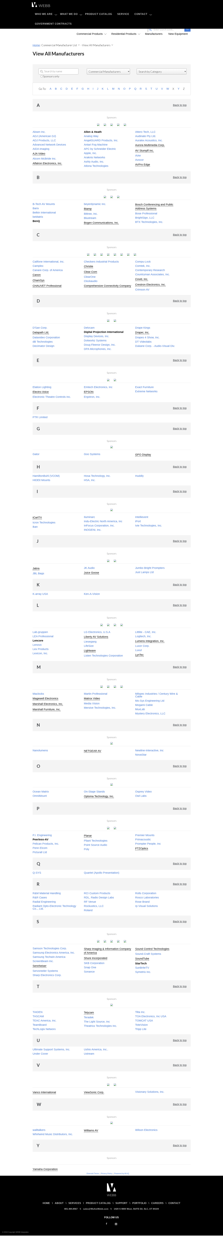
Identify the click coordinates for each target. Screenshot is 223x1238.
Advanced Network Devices (49, 144)
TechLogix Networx (44, 1029)
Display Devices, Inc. (96, 336)
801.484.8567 (71, 1209)
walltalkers (39, 1129)
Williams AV (91, 1130)
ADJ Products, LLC (44, 140)
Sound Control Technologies (152, 948)
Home (36, 45)
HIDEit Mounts (41, 480)
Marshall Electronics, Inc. (48, 703)
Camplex (38, 265)
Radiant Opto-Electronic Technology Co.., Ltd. (54, 907)
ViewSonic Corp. (94, 1092)
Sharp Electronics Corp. (47, 975)
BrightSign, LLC (144, 217)
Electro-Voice (41, 391)
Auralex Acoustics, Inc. (149, 140)
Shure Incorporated (95, 958)
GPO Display (143, 454)
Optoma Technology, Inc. (99, 796)
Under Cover (40, 1053)
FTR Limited (40, 417)
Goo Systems (92, 454)
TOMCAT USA (144, 1020)
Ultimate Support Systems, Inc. (51, 1049)
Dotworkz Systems (95, 340)
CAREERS (157, 1203)
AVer (138, 155)
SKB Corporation (94, 963)
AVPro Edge (142, 164)
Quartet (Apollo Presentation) (101, 872)
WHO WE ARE (44, 14)
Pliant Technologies (95, 840)
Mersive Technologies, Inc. (100, 707)
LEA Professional (43, 636)
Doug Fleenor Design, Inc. (100, 344)
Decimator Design (43, 345)
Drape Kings (142, 327)
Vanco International (44, 1092)
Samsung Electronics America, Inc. (54, 952)
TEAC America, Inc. (44, 1020)
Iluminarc (89, 517)
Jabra (36, 568)
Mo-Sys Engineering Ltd (149, 700)
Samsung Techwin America (49, 956)
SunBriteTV (142, 967)
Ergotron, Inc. (92, 396)
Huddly (139, 475)
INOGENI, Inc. (92, 529)
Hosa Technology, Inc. (97, 475)
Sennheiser (39, 965)
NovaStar (141, 754)
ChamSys (38, 280)
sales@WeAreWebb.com (95, 1209)
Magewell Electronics (45, 698)
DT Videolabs (143, 341)
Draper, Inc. (142, 332)
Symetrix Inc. (143, 971)
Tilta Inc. (140, 1012)
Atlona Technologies (96, 165)
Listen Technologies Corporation (103, 655)
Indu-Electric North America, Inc (103, 521)
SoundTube (142, 958)
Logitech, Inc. (143, 636)
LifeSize (89, 645)
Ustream (89, 1053)
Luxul (138, 650)
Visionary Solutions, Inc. (149, 1091)
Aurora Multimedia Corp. (150, 145)
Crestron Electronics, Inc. (150, 284)
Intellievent (141, 517)
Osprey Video (143, 791)
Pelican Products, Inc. (46, 843)
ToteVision (141, 1024)
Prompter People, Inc (148, 843)
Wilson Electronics (146, 1129)
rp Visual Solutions (146, 906)
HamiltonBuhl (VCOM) (46, 475)
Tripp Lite (140, 1029)
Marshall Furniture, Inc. (47, 709)
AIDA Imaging (41, 148)
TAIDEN (37, 1012)
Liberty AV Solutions (96, 636)
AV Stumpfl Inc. (144, 150)
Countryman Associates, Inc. (152, 274)
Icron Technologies (44, 522)
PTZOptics (141, 848)
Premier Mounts (144, 835)
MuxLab (140, 709)
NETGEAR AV (92, 750)
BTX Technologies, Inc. (149, 222)
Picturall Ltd (40, 852)
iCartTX (37, 517)
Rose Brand (142, 901)
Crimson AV (142, 289)
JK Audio (89, 567)
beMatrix (38, 216)
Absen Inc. (39, 131)
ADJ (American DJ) (44, 136)
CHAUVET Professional (47, 285)
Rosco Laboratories (147, 897)
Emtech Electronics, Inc (98, 387)
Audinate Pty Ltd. (145, 136)
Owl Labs (141, 795)
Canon (37, 274)
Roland (88, 910)
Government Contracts (53, 23)
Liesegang (90, 641)
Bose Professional (146, 213)
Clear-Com (90, 271)
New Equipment (178, 33)
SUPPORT (121, 1203)
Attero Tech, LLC (145, 131)
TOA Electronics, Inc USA (150, 1016)
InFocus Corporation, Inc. (99, 525)
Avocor (139, 159)
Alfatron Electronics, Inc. (47, 163)
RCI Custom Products (97, 893)
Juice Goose (91, 572)
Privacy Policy (106, 1174)
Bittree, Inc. (91, 213)
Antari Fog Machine (96, 144)
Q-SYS (37, 872)
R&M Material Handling (47, 893)
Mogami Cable (144, 705)
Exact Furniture (144, 387)
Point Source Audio (95, 844)
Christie (88, 266)
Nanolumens (40, 750)
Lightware (90, 650)
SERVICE (123, 14)
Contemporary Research (150, 270)
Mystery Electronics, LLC (150, 713)
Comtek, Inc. (142, 265)
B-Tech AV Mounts (44, 204)
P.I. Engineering (42, 835)
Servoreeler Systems (45, 970)
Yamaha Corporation (45, 1169)
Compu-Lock (143, 261)
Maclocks (38, 693)
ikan (35, 526)
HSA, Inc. (89, 480)
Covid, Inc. (141, 279)
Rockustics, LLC (94, 906)
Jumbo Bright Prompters (150, 567)
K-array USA (40, 593)
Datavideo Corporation (46, 337)
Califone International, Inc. (48, 261)
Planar (88, 835)
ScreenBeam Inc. (43, 961)
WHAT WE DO (69, 14)
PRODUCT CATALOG (98, 14)
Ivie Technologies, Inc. (148, 525)
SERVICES (74, 1203)
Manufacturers (153, 33)
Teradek (89, 1017)
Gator (36, 454)
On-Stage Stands (94, 791)
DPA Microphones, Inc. (98, 349)
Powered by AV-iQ (121, 1174)
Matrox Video (92, 698)
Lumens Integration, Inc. (149, 641)
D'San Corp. (40, 327)
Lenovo (37, 644)
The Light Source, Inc (97, 1021)
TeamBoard (40, 1024)
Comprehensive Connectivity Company (107, 285)
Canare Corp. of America (48, 270)
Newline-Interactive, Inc (149, 750)
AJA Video (39, 153)
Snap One (90, 967)
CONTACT (140, 14)
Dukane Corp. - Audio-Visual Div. (155, 345)
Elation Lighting (42, 387)
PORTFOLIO (139, 1203)
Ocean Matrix (41, 791)
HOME (46, 1203)
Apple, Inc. (90, 153)
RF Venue (90, 901)
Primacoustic (143, 839)
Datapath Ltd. (41, 332)
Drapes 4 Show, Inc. (147, 337)
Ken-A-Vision (92, 593)
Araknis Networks (94, 157)
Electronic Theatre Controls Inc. (52, 396)
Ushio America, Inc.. (96, 1049)
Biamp (88, 208)
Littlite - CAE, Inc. (145, 632)
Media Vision (92, 703)
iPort (138, 521)
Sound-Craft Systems (148, 953)
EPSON (88, 391)
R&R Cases (40, 897)
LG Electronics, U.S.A (97, 632)
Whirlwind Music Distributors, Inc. (53, 1134)
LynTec (139, 654)
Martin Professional (95, 693)
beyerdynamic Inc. (95, 204)
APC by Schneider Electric (100, 148)
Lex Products (41, 649)
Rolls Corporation (145, 893)
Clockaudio (90, 281)
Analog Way (91, 136)
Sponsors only (51, 76)
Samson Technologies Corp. (50, 948)
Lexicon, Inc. (40, 653)
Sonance (89, 971)
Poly (86, 849)
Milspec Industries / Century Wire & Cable (156, 695)
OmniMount (40, 795)
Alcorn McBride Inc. (44, 158)
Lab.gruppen (40, 632)
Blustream (90, 218)
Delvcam (89, 327)
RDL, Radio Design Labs (99, 897)
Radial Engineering (44, 901)
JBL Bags (38, 573)
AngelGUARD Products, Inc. (101, 140)
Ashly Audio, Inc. (94, 161)
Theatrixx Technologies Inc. (100, 1025)
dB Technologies (43, 341)
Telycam (89, 1012)
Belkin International (44, 212)
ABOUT (59, 1203)
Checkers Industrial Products (101, 261)
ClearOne (90, 276)
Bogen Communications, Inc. (101, 222)
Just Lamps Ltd (144, 572)
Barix (36, 208)
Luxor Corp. (142, 645)
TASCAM (38, 1016)
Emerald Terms (93, 1174)
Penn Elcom (40, 847)
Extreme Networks (146, 391)
